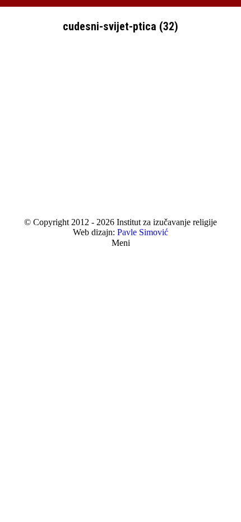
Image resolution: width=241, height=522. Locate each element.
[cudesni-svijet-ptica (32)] (120, 129)
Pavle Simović (142, 232)
